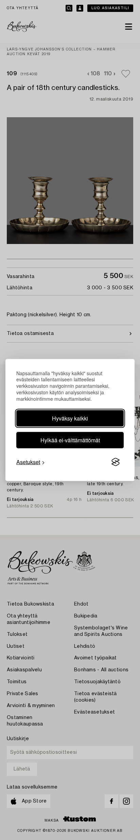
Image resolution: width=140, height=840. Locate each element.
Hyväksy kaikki (70, 418)
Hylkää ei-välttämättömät (70, 440)
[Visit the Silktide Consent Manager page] (115, 462)
